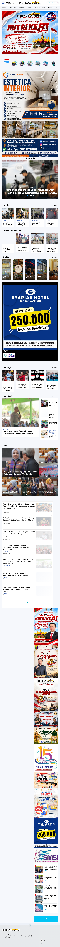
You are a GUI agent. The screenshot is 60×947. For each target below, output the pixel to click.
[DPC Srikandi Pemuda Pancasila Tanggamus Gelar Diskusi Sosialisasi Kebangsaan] (44, 549)
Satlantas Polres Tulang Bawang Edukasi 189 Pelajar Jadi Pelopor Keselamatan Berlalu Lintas (18, 432)
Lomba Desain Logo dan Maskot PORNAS (52, 411)
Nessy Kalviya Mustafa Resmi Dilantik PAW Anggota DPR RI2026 (49, 488)
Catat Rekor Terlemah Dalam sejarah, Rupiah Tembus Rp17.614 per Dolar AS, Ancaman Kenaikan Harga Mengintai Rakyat (29, 276)
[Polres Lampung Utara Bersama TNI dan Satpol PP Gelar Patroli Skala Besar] (44, 577)
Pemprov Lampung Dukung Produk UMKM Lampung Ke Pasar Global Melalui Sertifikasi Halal (23, 249)
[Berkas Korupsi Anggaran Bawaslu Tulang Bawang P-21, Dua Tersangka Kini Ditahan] (44, 521)
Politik (43, 7)
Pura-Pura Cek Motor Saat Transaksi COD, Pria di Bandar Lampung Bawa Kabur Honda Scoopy (30, 191)
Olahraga (57, 7)
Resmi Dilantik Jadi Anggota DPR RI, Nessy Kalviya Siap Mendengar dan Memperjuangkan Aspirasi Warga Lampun (29, 493)
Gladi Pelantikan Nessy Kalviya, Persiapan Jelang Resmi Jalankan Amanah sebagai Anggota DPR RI (49, 493)
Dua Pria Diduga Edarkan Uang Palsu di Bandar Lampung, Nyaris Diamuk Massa (51, 223)
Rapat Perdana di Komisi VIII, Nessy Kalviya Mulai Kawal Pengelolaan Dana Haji (10, 493)
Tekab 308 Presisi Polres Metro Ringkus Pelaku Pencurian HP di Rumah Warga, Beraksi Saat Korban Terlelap (37, 223)
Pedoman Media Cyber (28, 936)
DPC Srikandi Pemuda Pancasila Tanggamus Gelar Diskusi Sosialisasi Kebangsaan (16, 548)
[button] (27, 195)
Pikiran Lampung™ (5, 934)
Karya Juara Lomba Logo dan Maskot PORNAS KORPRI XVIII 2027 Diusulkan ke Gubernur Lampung (53, 416)
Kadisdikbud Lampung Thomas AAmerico (53, 432)
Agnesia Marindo (49, 247)
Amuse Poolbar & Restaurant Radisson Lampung (41, 271)
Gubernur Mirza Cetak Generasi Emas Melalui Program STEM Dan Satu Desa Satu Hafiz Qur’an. (53, 404)
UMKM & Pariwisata (6, 247)
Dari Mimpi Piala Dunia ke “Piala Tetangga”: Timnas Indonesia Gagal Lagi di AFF (22, 386)
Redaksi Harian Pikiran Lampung (17, 7)
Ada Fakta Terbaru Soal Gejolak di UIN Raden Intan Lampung (50, 897)
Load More (27, 603)
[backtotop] (30, 925)
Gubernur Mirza (52, 401)
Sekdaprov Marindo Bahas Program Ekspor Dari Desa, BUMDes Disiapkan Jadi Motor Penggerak (19, 534)
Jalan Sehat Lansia (51, 383)
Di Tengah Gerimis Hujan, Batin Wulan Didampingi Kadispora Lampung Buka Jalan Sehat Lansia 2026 (52, 387)
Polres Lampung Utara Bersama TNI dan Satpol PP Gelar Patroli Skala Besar (17, 574)
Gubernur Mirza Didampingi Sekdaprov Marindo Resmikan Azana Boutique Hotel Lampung (37, 250)
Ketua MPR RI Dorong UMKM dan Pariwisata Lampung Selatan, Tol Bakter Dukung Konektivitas (8, 250)
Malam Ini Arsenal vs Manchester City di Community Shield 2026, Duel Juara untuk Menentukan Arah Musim (8, 389)
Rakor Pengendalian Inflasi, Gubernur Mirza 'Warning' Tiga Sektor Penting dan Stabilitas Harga (53, 276)
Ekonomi (20, 246)
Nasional (50, 7)
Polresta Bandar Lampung (30, 187)
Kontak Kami (41, 941)
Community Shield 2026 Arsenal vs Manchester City (7, 384)
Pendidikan (37, 7)
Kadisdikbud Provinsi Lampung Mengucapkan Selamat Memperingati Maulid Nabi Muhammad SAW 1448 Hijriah (53, 436)
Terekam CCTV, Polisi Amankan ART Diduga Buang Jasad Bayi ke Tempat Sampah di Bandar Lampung (22, 223)
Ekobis (6, 273)
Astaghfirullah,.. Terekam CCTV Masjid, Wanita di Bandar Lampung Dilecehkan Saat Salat (50, 906)
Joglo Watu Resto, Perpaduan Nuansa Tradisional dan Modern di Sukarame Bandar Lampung (18, 276)
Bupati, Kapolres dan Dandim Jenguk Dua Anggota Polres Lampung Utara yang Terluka (18, 589)
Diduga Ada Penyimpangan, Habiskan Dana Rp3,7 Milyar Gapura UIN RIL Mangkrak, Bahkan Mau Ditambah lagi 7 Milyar (51, 887)
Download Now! (53, 3)
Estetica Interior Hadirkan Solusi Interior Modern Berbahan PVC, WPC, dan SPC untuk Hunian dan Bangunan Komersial (6, 276)
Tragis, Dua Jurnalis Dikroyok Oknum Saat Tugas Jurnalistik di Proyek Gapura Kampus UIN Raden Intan (19, 506)
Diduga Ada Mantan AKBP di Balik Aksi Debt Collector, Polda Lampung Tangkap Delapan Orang (50, 868)
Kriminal (4, 7)
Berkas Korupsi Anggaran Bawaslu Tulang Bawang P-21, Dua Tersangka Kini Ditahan (18, 519)
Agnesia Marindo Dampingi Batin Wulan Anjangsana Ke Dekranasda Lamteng (51, 250)
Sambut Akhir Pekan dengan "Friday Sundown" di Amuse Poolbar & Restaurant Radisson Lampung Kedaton (41, 276)
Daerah (29, 7)
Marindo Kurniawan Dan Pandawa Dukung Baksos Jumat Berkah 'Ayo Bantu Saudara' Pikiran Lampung (50, 877)
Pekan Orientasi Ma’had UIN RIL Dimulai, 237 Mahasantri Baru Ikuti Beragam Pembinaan (53, 424)
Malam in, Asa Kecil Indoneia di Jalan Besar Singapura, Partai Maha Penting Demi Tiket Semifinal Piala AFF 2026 (37, 386)
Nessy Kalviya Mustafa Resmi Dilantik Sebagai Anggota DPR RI (29, 488)
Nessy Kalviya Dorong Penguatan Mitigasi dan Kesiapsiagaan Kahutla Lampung (47, 459)
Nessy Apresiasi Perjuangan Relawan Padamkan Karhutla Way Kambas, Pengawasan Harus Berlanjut (20, 472)
